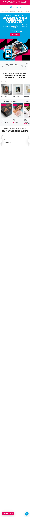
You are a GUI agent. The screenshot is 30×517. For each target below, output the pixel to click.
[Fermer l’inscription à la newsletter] (12, 513)
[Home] (14, 7)
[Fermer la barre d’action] (28, 2)
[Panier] (28, 7)
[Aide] (27, 514)
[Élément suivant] (28, 11)
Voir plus (27, 101)
